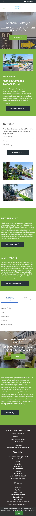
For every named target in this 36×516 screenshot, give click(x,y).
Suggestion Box (18, 497)
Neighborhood (18, 469)
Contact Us (9, 412)
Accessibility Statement (18, 476)
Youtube (20, 452)
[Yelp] (16, 452)
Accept (19, 513)
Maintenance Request (18, 495)
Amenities (18, 464)
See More (7, 103)
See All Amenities (17, 152)
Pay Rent (18, 490)
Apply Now (17, 37)
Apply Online (29, 1)
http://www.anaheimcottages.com (18, 447)
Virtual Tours (18, 473)
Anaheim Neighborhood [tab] (25, 298)
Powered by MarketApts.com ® (18, 457)
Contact (18, 471)
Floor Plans (18, 466)
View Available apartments (14, 283)
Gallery (18, 462)
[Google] (14, 452)
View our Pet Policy (12, 244)
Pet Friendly (18, 499)
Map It (17, 356)
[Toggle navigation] (3, 7)
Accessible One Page (18, 478)
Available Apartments (17, 108)
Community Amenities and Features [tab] (9, 299)
